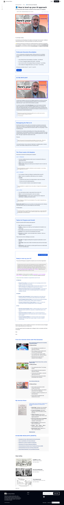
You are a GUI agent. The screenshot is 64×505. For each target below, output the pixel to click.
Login (52, 1)
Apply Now (19, 70)
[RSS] (44, 497)
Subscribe (56, 1)
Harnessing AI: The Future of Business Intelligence (28, 444)
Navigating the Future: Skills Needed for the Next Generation (29, 439)
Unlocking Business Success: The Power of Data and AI (28, 447)
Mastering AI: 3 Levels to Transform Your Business (27, 442)
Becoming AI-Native (19, 4)
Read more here (32, 431)
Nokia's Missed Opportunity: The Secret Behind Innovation (29, 449)
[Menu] (60, 1)
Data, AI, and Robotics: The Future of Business (27, 440)
